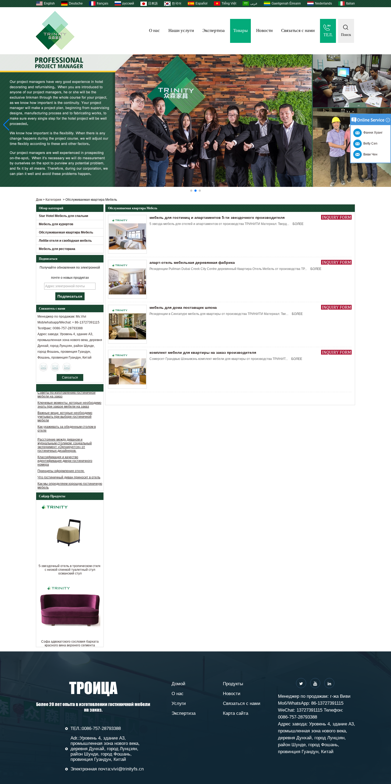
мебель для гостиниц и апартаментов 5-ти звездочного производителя (217, 217)
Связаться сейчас (70, 378)
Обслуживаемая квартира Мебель (66, 232)
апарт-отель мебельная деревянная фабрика (192, 262)
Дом (39, 200)
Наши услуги (181, 30)
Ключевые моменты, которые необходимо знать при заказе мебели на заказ (69, 395)
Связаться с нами (298, 30)
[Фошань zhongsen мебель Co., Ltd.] (55, 49)
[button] (191, 191)
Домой (178, 683)
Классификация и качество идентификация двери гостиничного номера (65, 451)
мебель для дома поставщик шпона (183, 307)
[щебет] (301, 683)
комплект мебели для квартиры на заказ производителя (202, 352)
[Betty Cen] (55, 367)
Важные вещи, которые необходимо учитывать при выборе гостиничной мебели (65, 407)
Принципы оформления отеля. (61, 461)
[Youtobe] (315, 683)
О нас (154, 30)
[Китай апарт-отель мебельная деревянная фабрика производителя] (127, 279)
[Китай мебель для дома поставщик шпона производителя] (127, 324)
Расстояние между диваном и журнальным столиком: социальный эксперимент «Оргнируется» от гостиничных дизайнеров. (65, 435)
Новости (264, 30)
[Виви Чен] (43, 367)
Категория (53, 200)
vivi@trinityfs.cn (127, 768)
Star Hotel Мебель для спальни (63, 216)
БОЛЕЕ (298, 224)
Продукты (233, 683)
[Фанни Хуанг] (67, 367)
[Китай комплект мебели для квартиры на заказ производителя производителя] (127, 369)
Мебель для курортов (56, 224)
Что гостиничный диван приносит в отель (69, 468)
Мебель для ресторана (57, 249)
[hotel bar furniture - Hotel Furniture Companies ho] (195, 120)
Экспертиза (213, 30)
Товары (240, 30)
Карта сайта (235, 713)
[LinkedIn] (329, 683)
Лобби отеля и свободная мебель (65, 241)
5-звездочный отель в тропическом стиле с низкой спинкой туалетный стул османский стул (70, 569)
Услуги (179, 703)
